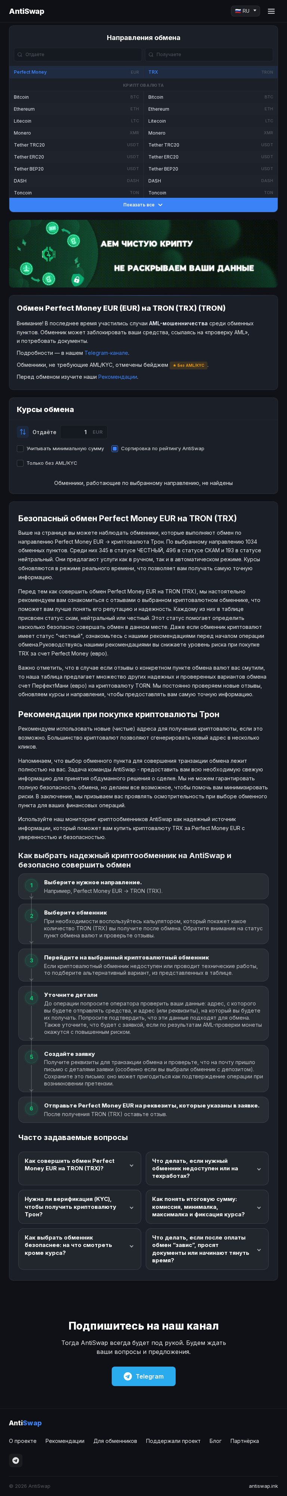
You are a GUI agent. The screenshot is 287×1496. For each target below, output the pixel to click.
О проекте (23, 1441)
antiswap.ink (263, 1486)
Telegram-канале (106, 353)
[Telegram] (15, 1460)
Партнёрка (245, 1441)
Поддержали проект (173, 1441)
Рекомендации (117, 377)
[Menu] (271, 11)
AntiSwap (26, 11)
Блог (216, 1441)
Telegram (150, 1376)
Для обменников (115, 1441)
